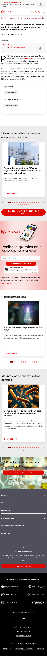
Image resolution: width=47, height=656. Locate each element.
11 (32, 202)
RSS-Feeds (5, 533)
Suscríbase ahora (23, 566)
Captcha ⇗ (32, 272)
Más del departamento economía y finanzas (23, 212)
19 (26, 204)
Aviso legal (7, 649)
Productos (6, 510)
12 (34, 202)
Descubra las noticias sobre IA (23, 472)
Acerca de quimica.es (23, 636)
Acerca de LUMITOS (23, 631)
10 (30, 202)
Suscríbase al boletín (21, 264)
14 (38, 202)
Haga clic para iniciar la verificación (23, 270)
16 (20, 204)
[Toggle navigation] (44, 12)
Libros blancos (7, 518)
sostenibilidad (26, 58)
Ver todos (6, 283)
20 (29, 204)
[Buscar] (32, 12)
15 (18, 204)
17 (22, 204)
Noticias (4, 495)
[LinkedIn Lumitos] (23, 618)
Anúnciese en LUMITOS (22, 627)
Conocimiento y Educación (12, 526)
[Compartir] (35, 12)
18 (24, 204)
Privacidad (40, 649)
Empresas (5, 503)
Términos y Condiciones (24, 649)
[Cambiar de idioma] (39, 12)
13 (36, 202)
